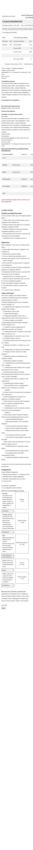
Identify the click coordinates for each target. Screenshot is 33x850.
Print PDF (4, 605)
